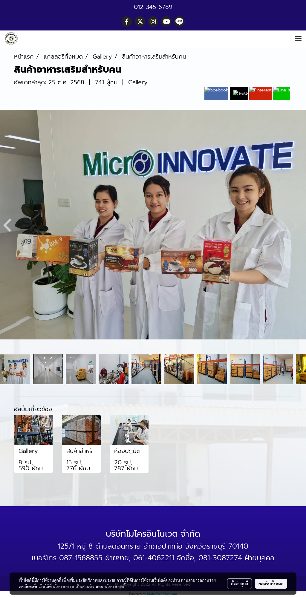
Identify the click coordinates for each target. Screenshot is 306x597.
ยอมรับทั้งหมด (271, 583)
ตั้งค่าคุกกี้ (239, 583)
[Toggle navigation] (298, 38)
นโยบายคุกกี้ (115, 586)
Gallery (138, 82)
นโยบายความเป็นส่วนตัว (73, 586)
